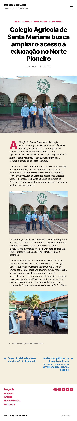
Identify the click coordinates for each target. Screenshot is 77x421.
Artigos (8, 396)
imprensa (34, 66)
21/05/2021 (47, 66)
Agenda (17, 22)
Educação (27, 22)
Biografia (9, 389)
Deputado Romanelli (15, 5)
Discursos (9, 404)
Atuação (8, 393)
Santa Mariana (56, 22)
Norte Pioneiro (40, 22)
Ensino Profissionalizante (34, 344)
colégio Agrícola (18, 344)
